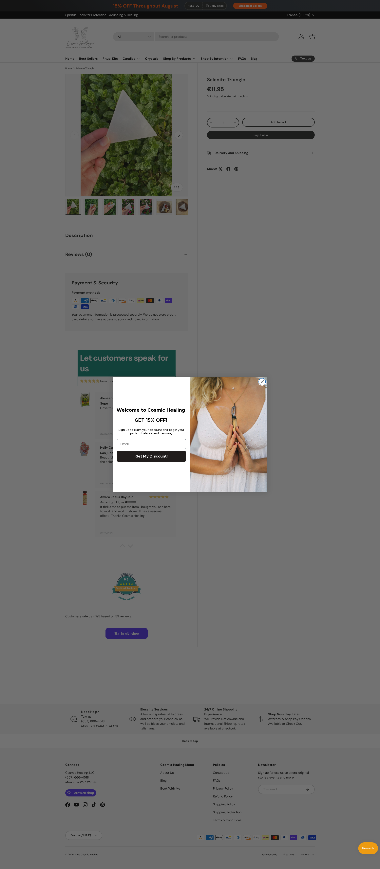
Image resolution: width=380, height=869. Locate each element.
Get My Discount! (151, 456)
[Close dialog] (262, 381)
